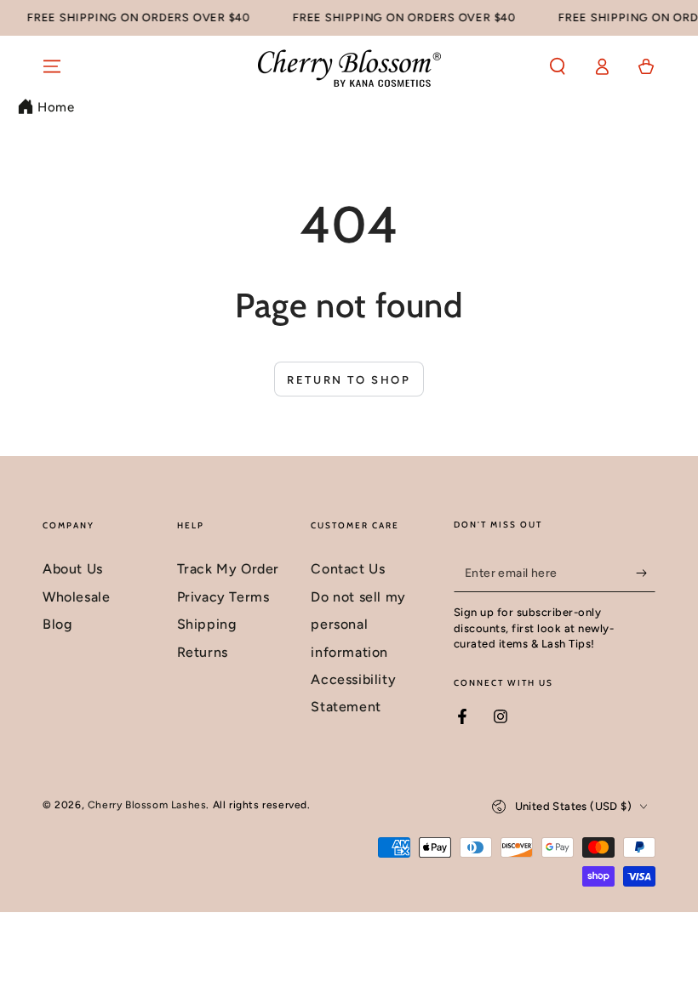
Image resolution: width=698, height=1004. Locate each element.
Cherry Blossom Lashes (147, 805)
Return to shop (348, 380)
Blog (57, 624)
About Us (73, 569)
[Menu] (52, 66)
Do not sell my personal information (358, 624)
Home (55, 107)
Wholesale (76, 597)
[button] (557, 66)
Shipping (207, 624)
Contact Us (348, 569)
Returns (202, 652)
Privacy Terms (223, 597)
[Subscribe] (645, 572)
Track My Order (228, 569)
